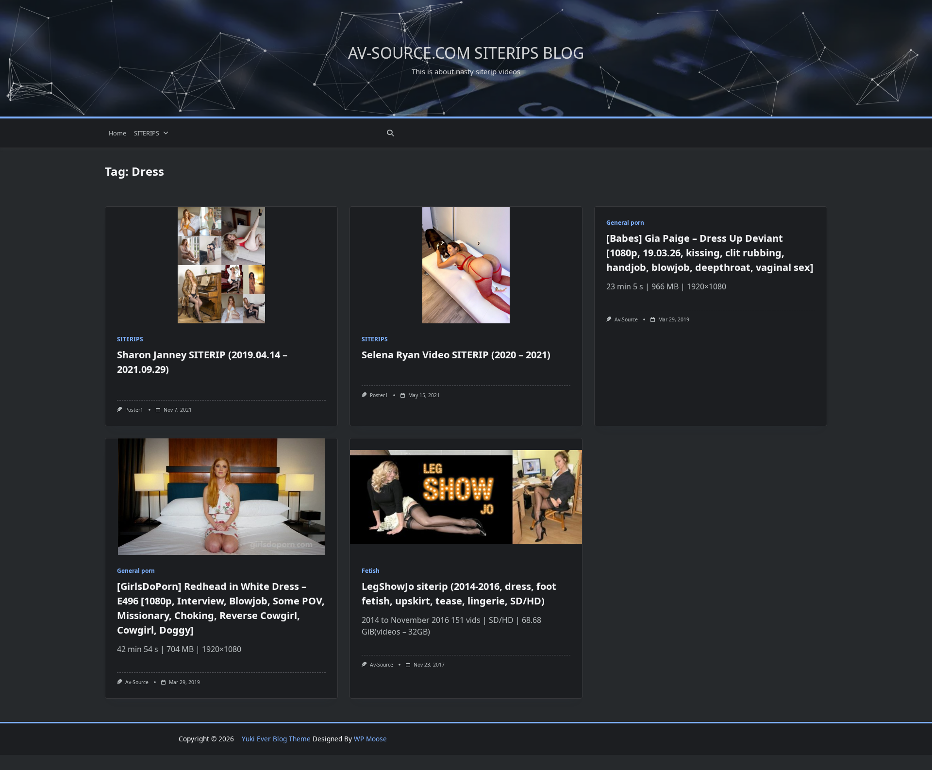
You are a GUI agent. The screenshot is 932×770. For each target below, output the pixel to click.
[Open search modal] (390, 133)
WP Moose (370, 738)
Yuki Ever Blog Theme (276, 738)
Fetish (371, 571)
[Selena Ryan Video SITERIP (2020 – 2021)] (466, 265)
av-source (626, 319)
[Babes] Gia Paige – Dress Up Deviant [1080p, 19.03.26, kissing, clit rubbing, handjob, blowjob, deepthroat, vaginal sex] (710, 253)
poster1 (134, 409)
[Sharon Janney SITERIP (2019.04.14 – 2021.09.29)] (221, 265)
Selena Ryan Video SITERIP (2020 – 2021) (456, 354)
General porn (625, 222)
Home (117, 133)
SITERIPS (146, 133)
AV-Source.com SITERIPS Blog (466, 52)
